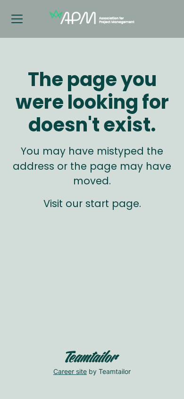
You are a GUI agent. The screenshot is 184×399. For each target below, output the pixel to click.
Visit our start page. (92, 203)
